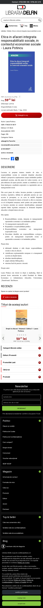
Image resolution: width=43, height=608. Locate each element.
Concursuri (6, 453)
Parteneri (6, 509)
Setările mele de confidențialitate (14, 528)
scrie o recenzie (7, 153)
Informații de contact (10, 477)
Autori (5, 504)
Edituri (5, 498)
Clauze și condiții (8, 426)
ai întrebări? (5, 149)
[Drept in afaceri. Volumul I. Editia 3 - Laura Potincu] (21, 317)
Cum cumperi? (8, 442)
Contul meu (13, 26)
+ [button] (39, 348)
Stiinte (11, 137)
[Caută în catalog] (39, 20)
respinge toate (21, 598)
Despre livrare (7, 448)
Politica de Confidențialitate (12, 437)
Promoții (6, 493)
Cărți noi (6, 488)
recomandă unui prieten (10, 145)
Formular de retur (9, 482)
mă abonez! (21, 408)
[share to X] (17, 158)
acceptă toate (21, 604)
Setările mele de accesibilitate (13, 533)
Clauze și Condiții (20, 582)
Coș (24, 25)
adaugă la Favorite (8, 141)
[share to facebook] (12, 158)
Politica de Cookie (24, 562)
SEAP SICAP (7, 464)
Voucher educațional (10, 458)
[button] (34, 25)
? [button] (19, 97)
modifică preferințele (21, 592)
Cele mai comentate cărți (11, 522)
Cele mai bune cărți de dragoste (14, 546)
